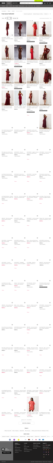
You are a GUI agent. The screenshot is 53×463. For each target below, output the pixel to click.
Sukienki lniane (22, 436)
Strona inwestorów (27, 451)
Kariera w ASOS (26, 446)
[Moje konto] (45, 3)
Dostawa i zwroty (17, 449)
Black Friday (35, 448)
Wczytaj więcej (26, 423)
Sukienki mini (37, 436)
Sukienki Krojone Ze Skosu (38, 13)
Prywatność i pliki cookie (38, 461)
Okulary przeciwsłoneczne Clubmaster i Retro (40, 430)
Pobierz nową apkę (38, 0)
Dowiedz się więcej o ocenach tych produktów (26, 20)
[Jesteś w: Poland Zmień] (50, 1)
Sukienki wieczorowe (14, 436)
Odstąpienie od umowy (18, 450)
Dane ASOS (32, 461)
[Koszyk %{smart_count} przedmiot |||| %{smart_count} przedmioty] (50, 3)
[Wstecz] (22, 14)
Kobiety (9, 11)
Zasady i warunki (45, 461)
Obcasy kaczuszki (8, 430)
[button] (46, 449)
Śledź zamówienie (17, 447)
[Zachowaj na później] (12, 35)
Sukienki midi (43, 436)
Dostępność (49, 461)
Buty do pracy (27, 430)
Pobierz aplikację (35, 445)
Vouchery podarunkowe (36, 446)
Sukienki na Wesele (5, 436)
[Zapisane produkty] (47, 3)
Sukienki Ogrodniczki (28, 13)
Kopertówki (22, 430)
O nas (25, 445)
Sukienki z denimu (30, 436)
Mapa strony (17, 452)
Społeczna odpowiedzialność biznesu (28, 449)
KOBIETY (9, 3)
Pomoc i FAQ (46, 0)
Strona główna (4, 11)
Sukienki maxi (49, 436)
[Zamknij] (17, 18)
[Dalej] (50, 14)
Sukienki (13, 11)
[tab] (4, 6)
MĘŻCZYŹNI (15, 3)
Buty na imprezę (15, 430)
